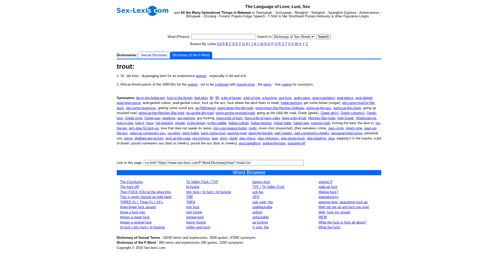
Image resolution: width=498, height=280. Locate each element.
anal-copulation (323, 98)
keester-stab (320, 123)
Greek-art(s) (329, 113)
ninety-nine (354, 128)
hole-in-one (125, 123)
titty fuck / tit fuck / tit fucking (208, 192)
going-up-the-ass (318, 108)
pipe (215, 138)
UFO (255, 197)
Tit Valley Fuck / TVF (202, 182)
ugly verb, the (262, 202)
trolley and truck (198, 227)
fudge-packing (291, 103)
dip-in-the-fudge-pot (150, 98)
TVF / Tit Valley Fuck (268, 187)
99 (217, 98)
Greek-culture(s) (353, 113)
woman (201, 76)
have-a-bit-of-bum (229, 118)
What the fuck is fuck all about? (342, 222)
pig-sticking (201, 138)
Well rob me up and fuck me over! (344, 207)
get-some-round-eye (141, 108)
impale (180, 123)
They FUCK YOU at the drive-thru (145, 192)
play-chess (247, 138)
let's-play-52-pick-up (144, 128)
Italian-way (301, 123)
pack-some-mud (213, 133)
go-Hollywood (205, 108)
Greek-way (152, 118)
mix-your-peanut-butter (230, 128)
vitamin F (326, 182)
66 (211, 98)
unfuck (257, 212)
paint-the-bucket (260, 133)
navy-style (336, 128)
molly (253, 128)
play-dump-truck (293, 138)
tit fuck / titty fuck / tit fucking (142, 227)
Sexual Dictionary (154, 55)
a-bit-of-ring (251, 98)
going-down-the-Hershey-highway (279, 108)
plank (233, 138)
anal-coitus (302, 98)
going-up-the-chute (347, 108)
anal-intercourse (129, 103)
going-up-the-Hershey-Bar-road (161, 113)
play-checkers (268, 138)
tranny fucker (196, 222)
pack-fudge (190, 133)
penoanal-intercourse (346, 133)
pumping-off (296, 143)
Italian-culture (239, 123)
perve (128, 138)
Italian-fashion (261, 123)
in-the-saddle (216, 123)
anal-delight (363, 98)
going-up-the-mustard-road (235, 113)
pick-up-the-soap (177, 138)
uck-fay (258, 192)
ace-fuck (285, 98)
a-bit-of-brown (231, 98)
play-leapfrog (316, 138)
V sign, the (260, 227)
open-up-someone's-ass (147, 133)
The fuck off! (129, 187)
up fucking (260, 222)
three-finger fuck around (138, 207)
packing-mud (236, 133)
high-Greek (345, 118)
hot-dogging (164, 123)
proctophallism (250, 143)
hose (150, 123)
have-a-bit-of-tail (294, 118)
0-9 (219, 44)
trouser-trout (246, 84)
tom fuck (192, 207)
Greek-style (133, 118)
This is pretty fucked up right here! (146, 197)
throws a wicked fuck (136, 222)
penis (268, 84)
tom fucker (194, 212)
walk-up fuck (328, 187)
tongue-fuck (195, 217)
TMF (189, 197)
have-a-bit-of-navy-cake (262, 118)
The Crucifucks (131, 182)
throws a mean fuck (135, 217)
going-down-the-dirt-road (235, 108)
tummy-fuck (261, 182)
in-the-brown (196, 123)
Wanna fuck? (328, 192)
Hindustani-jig (366, 118)
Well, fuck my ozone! (334, 212)
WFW (323, 217)
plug (331, 138)
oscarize (174, 133)
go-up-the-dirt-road (199, 113)
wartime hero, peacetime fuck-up (343, 202)
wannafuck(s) (328, 197)
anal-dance (345, 98)
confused (222, 84)
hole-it (139, 123)
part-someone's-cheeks (311, 133)
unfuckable (260, 217)
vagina (192, 84)
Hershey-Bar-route (321, 118)
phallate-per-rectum (149, 138)
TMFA (190, 202)
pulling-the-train (274, 143)
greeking (168, 118)
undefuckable (262, 207)
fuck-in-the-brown (179, 98)
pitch (223, 138)
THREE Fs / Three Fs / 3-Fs (141, 202)
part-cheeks (283, 133)
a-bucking (269, 98)
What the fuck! (330, 227)
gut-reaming (186, 118)
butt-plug (201, 98)
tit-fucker (192, 187)
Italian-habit (282, 123)
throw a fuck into (132, 212)
